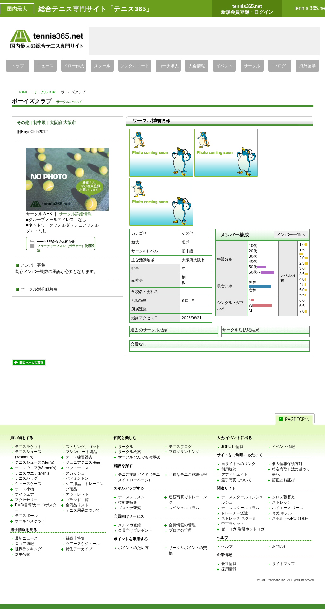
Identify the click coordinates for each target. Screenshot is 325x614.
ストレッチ (281, 502)
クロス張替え (283, 497)
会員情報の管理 (182, 525)
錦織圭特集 (75, 538)
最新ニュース (26, 538)
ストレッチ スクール (238, 518)
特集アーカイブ (79, 549)
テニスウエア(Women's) (35, 468)
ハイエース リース (287, 508)
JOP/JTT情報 (232, 446)
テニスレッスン (131, 497)
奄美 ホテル (282, 513)
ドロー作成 (73, 66)
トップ (17, 66)
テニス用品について (83, 510)
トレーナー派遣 (234, 513)
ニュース (45, 66)
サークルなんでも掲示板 (139, 457)
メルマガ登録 (129, 525)
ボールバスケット (30, 521)
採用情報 (228, 569)
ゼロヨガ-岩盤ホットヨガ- (243, 529)
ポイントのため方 (133, 548)
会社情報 (228, 563)
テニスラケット (28, 446)
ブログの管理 (180, 530)
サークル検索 (129, 451)
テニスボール (26, 516)
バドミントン (77, 478)
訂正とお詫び (283, 480)
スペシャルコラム (184, 508)
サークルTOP (45, 92)
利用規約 (228, 469)
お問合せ (279, 546)
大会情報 (197, 66)
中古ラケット (232, 523)
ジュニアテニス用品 (83, 462)
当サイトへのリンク (238, 464)
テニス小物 (24, 489)
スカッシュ (75, 473)
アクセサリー (26, 500)
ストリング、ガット (83, 446)
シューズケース (28, 484)
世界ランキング (28, 549)
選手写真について (236, 480)
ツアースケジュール (83, 543)
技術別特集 (127, 502)
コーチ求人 (168, 66)
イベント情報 (283, 446)
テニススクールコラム (240, 508)
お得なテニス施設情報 (188, 474)
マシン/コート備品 (81, 451)
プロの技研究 (129, 508)
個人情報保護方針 (287, 464)
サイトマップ (283, 563)
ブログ (280, 66)
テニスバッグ (26, 478)
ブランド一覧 (77, 500)
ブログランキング (184, 451)
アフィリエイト (234, 474)
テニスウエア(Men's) (32, 473)
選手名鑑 (22, 554)
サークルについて (69, 102)
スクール (102, 66)
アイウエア (24, 494)
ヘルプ (227, 546)
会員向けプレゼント (135, 530)
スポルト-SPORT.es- (290, 518)
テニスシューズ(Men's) (34, 462)
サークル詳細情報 (75, 213)
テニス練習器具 (79, 457)
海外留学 (307, 66)
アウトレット (77, 494)
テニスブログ (180, 446)
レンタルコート (134, 66)
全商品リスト (77, 505)
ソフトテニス (77, 468)
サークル (252, 66)
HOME (23, 92)
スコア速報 (24, 543)
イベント (224, 66)
